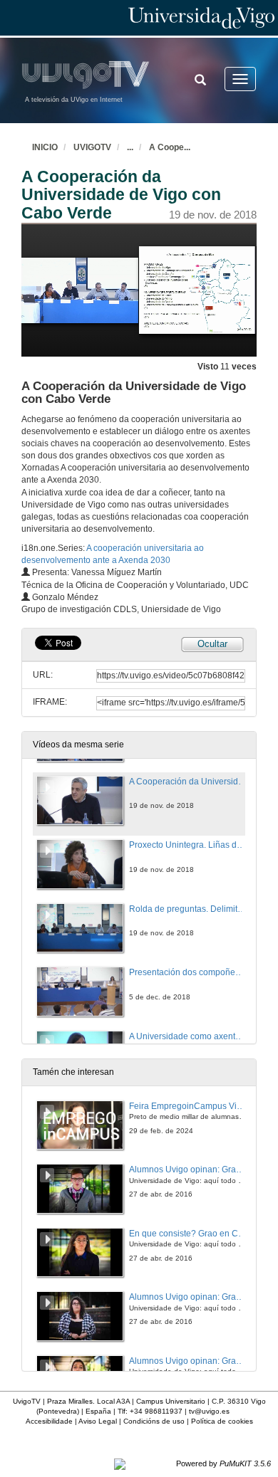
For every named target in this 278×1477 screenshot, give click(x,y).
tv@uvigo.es (209, 1411)
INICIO (45, 147)
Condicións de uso (154, 1421)
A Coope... (169, 147)
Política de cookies (222, 1421)
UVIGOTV (92, 147)
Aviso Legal (97, 1421)
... (130, 147)
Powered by (223, 1463)
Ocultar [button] (212, 643)
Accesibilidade (49, 1421)
